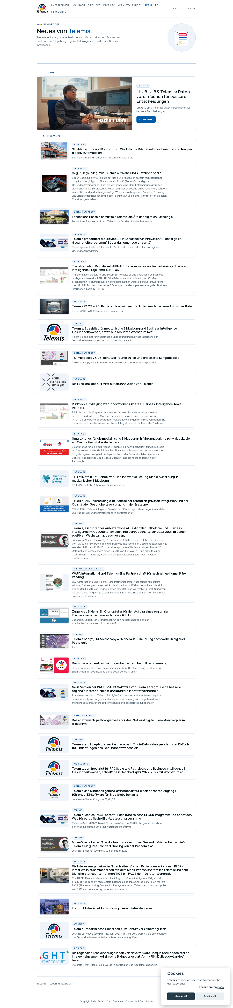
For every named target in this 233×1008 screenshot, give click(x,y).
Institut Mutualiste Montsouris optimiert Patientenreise (112, 908)
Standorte (58, 12)
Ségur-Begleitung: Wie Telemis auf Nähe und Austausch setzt (116, 173)
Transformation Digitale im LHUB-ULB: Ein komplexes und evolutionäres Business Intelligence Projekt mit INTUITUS (129, 268)
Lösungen (78, 5)
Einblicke (94, 5)
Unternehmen (60, 5)
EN (174, 8)
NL (194, 8)
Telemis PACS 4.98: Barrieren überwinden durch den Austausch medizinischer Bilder (132, 306)
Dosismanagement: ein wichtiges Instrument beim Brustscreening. (120, 663)
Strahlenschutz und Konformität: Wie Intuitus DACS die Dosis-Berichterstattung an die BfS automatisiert (132, 151)
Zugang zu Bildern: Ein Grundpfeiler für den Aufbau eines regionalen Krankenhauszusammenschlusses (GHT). (120, 613)
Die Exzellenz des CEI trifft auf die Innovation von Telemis (112, 384)
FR (180, 8)
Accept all (181, 996)
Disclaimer (119, 1001)
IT (185, 8)
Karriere (109, 5)
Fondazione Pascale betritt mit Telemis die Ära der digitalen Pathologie (122, 217)
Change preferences (211, 987)
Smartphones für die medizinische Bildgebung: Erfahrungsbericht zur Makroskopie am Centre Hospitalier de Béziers (131, 440)
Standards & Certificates (140, 1001)
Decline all (210, 996)
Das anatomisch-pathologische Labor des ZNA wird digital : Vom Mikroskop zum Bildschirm (128, 722)
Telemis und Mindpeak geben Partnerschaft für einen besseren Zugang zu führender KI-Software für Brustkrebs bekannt (125, 793)
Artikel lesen (146, 119)
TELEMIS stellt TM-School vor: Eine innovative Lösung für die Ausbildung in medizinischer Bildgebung (125, 479)
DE (189, 8)
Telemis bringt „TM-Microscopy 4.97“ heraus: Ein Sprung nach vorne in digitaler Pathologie (128, 641)
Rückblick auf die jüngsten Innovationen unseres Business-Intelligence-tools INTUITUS (126, 406)
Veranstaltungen (130, 5)
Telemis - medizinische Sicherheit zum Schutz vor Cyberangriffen (119, 929)
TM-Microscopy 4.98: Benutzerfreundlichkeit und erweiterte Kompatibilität (125, 358)
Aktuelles (151, 5)
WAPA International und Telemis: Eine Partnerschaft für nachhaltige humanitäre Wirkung (129, 575)
